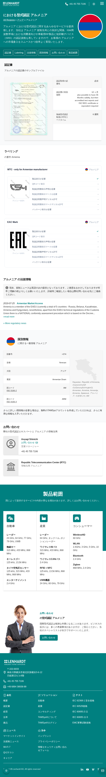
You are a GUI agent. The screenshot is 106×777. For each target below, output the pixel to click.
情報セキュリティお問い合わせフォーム (52, 748)
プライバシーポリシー (49, 741)
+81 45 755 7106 (29, 451)
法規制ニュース (11, 741)
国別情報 (43, 52)
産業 (40, 706)
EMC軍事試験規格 (81, 723)
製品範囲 (73, 52)
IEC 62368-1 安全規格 (83, 700)
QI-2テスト (8, 752)
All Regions (9, 20)
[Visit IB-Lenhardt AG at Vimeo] (93, 769)
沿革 (5, 717)
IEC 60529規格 (79, 706)
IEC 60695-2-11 (80, 711)
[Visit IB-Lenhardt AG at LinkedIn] (82, 769)
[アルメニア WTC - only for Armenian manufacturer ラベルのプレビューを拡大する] (18, 187)
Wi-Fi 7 (6, 747)
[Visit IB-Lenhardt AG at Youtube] (87, 769)
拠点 (5, 723)
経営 (5, 711)
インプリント (44, 736)
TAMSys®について (47, 717)
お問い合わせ (58, 52)
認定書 (6, 706)
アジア (20, 20)
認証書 (8, 52)
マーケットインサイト (14, 736)
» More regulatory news (14, 323)
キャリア (7, 758)
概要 (5, 700)
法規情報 (31, 52)
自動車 (41, 700)
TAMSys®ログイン (47, 723)
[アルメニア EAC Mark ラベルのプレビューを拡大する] (18, 240)
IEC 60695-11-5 (80, 717)
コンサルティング (47, 711)
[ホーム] (11, 4)
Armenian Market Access (30, 303)
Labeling (19, 52)
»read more (8, 316)
